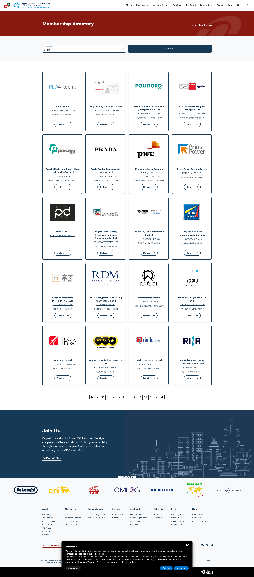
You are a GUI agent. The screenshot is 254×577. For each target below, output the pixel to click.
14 (113, 397)
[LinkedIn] (207, 545)
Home (193, 25)
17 (129, 397)
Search (169, 48)
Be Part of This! (52, 458)
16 (124, 397)
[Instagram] (211, 545)
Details (61, 124)
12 (103, 397)
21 (151, 397)
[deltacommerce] (207, 571)
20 (145, 397)
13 (108, 397)
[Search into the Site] (247, 5)
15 (119, 397)
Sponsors (45, 535)
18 (135, 397)
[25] (162, 397)
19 (140, 397)
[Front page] (92, 397)
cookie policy (98, 554)
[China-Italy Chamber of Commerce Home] (27, 5)
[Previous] (97, 397)
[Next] (156, 397)
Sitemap (210, 560)
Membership (205, 25)
